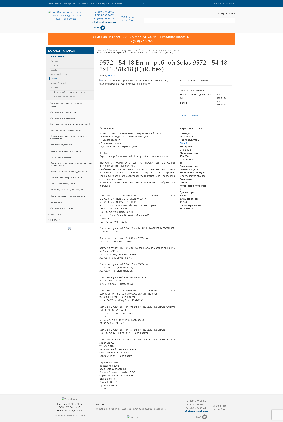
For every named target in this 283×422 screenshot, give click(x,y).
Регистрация (228, 3)
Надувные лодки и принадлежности (67, 195)
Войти (216, 3)
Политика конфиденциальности (69, 415)
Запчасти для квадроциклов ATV (66, 177)
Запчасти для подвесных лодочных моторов (67, 104)
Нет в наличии (190, 115)
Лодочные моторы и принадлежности (68, 171)
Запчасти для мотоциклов (63, 208)
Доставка (83, 3)
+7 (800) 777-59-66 (104, 11)
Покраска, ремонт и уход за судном (67, 189)
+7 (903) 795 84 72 (104, 18)
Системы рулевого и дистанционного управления (68, 137)
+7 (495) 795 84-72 (104, 15)
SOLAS (111, 75)
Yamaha (54, 61)
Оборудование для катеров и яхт (66, 150)
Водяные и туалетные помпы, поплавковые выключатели (71, 164)
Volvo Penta (56, 87)
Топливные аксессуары (61, 156)
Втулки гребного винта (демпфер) (69, 92)
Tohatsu (54, 65)
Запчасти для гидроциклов (63, 111)
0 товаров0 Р (225, 13)
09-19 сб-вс (127, 20)
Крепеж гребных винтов (65, 96)
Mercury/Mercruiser (60, 74)
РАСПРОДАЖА (53, 220)
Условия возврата (100, 3)
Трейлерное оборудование (63, 183)
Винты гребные (58, 56)
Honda (54, 78)
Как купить (69, 3)
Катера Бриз (56, 201)
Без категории (54, 214)
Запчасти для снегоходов (62, 118)
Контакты (117, 3)
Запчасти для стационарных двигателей (70, 124)
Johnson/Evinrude (59, 83)
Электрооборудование (61, 144)
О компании (54, 3)
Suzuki (54, 70)
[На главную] (65, 15)
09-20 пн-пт (127, 16)
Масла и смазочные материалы (65, 130)
